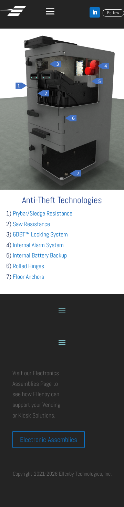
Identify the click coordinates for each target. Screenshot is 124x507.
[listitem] (70, 118)
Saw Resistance (31, 224)
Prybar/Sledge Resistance (42, 213)
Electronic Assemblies (48, 439)
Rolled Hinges (28, 266)
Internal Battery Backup (40, 255)
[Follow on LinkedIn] (95, 12)
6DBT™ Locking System (40, 234)
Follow (113, 12)
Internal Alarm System (38, 245)
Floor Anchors (28, 277)
